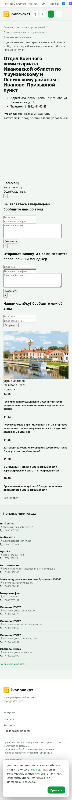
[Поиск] (43, 14)
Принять (56, 790)
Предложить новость (17, 730)
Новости (8, 719)
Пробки (54, 3)
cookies (35, 769)
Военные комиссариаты (17, 37)
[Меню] (59, 14)
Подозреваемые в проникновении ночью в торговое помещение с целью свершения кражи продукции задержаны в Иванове (35, 428)
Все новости (11, 498)
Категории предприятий (31, 27)
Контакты (9, 725)
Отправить (11, 325)
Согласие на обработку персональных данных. (29, 749)
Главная (8, 27)
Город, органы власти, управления (24, 32)
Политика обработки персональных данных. (27, 752)
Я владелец (11, 183)
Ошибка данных (14, 191)
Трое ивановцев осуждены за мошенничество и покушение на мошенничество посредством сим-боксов (33, 405)
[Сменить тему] (35, 14)
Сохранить (11, 241)
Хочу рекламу (12, 187)
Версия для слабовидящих (43, 3)
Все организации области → (13, 664)
